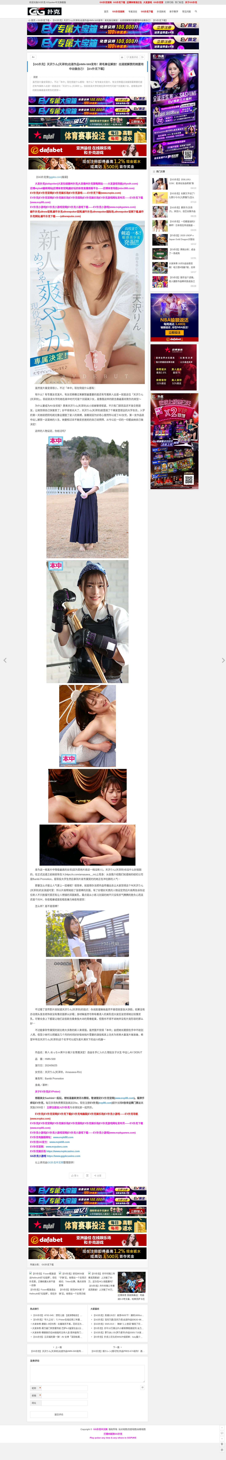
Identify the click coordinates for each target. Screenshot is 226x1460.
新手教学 (174, 11)
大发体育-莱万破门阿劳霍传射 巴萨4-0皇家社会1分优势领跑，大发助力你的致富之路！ (74, 1328)
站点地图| (123, 1429)
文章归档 (169, 2)
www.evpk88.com (63, 1137)
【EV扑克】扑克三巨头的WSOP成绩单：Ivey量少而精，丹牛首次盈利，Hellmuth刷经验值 (136, 1337)
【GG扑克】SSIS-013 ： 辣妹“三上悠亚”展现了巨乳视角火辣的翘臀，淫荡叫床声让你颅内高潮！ (139, 1324)
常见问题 (186, 11)
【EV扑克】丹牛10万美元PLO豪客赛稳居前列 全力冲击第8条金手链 (125, 1328)
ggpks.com (55, 177)
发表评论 (133, 57)
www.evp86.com (124, 1098)
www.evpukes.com (56, 1146)
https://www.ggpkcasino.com (63, 1156)
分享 (99, 1175)
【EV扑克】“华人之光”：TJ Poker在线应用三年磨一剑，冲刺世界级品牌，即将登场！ (73, 1319)
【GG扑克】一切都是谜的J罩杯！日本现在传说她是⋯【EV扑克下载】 (182, 225)
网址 (34, 1403)
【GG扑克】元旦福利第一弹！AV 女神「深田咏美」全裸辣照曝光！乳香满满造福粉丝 (73, 1337)
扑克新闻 (161, 11)
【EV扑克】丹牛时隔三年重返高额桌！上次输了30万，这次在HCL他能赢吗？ (101, 1290)
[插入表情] (142, 1387)
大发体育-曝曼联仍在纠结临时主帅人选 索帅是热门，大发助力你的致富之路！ (69, 1332)
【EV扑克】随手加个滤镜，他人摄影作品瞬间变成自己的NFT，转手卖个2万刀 (182, 281)
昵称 (36, 1388)
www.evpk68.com (60, 1142)
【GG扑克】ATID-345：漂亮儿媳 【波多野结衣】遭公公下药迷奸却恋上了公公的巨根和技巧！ (77, 1315)
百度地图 (132, 1429)
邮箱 (36, 1395)
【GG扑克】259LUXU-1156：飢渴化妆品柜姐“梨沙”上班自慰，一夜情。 (181, 183)
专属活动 (132, 11)
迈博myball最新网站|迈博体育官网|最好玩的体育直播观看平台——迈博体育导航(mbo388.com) (82, 188)
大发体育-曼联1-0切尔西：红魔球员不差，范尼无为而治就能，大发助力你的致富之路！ (74, 1324)
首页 (106, 11)
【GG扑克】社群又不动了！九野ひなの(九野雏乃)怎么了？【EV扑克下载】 (182, 197)
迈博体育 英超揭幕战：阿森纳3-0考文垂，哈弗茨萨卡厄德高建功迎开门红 (131, 1299)
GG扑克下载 (44, 20)
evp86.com (105, 1103)
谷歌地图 (141, 1429)
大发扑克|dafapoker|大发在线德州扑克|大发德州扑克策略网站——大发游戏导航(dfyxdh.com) (86, 183)
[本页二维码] (222, 1449)
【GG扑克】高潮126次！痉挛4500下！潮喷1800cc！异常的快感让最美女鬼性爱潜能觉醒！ (137, 1315)
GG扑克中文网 (55, 1162)
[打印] (122, 57)
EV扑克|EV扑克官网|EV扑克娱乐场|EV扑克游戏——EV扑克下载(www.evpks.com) (75, 193)
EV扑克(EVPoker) (50, 1091)
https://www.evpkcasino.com (63, 1151)
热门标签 (179, 2)
